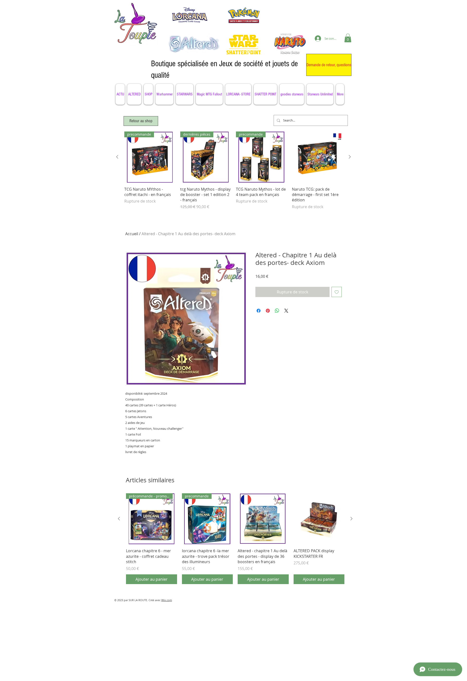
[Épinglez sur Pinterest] (268, 311)
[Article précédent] (117, 157)
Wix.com (166, 600)
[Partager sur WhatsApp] (277, 311)
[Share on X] (286, 311)
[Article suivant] (350, 157)
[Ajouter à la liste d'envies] (337, 292)
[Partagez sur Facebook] (258, 311)
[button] (347, 38)
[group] (233, 173)
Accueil (131, 233)
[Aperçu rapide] (317, 157)
